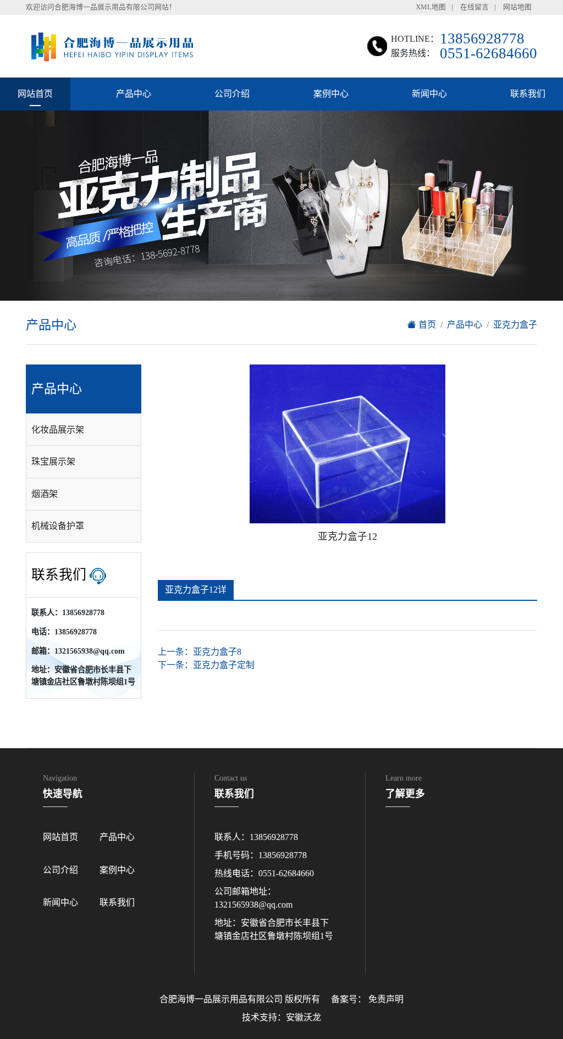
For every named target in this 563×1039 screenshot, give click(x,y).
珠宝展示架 (53, 461)
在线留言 (474, 7)
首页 (426, 324)
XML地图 (431, 7)
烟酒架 (44, 494)
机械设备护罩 (57, 525)
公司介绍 (232, 93)
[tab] (83, 430)
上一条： (199, 651)
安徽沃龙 (303, 1017)
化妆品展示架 (57, 429)
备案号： (348, 999)
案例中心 (331, 93)
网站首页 (35, 93)
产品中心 (133, 93)
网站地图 (517, 7)
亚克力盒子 (515, 324)
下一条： (206, 665)
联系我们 (527, 93)
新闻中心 (429, 93)
